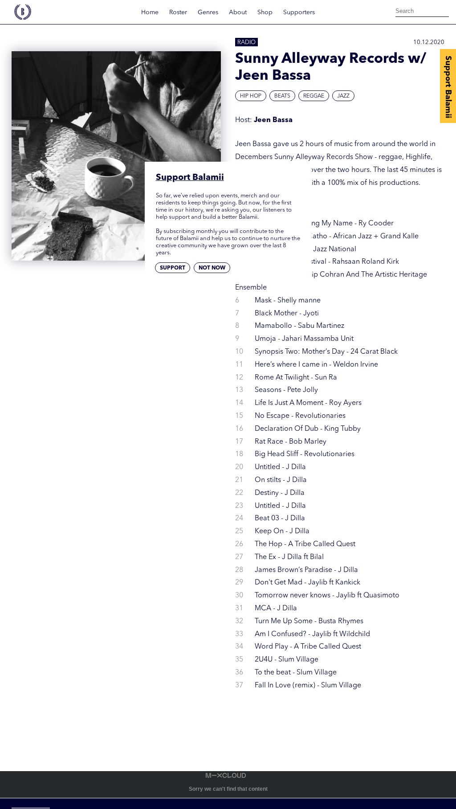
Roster (178, 12)
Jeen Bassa (273, 120)
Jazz (343, 96)
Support (172, 268)
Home (150, 12)
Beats (282, 96)
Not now (212, 268)
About (238, 12)
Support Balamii (448, 87)
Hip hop (250, 96)
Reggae (313, 96)
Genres (208, 12)
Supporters (299, 12)
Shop (265, 12)
